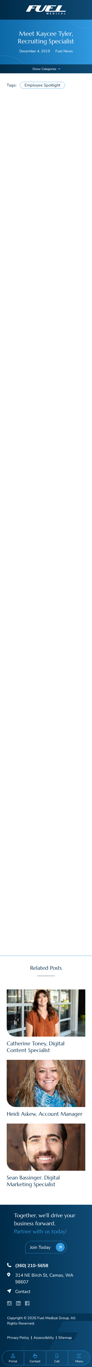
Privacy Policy (18, 1338)
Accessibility (43, 1338)
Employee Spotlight (42, 85)
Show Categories (44, 69)
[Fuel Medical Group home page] (46, 9)
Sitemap (65, 1338)
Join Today (40, 1247)
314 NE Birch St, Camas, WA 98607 (44, 1278)
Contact (22, 1292)
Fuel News (64, 51)
